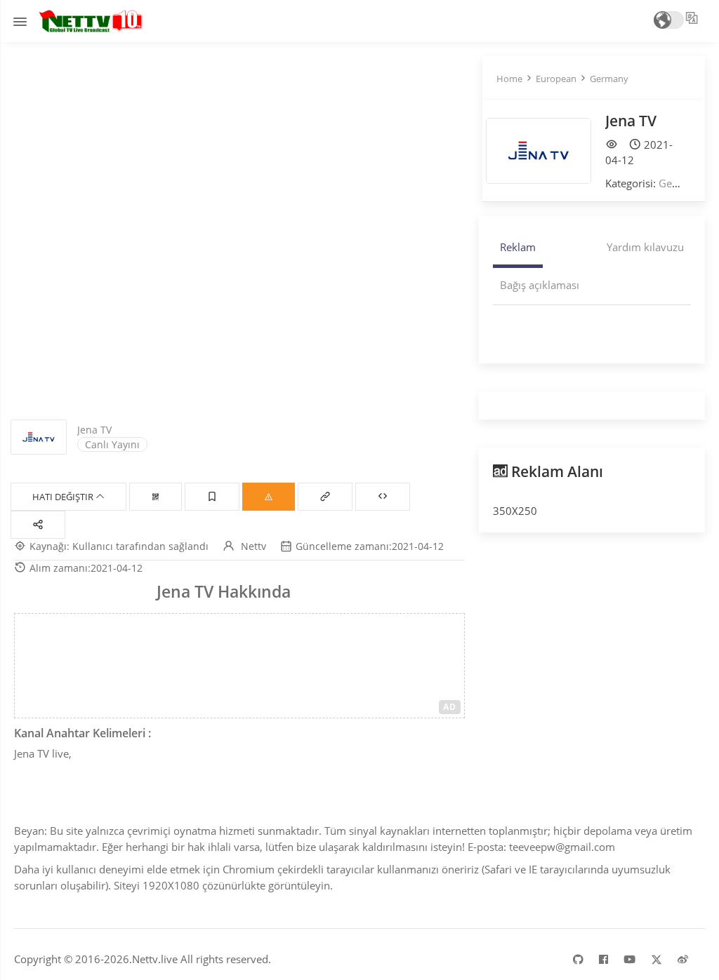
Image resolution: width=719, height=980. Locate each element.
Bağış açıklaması (539, 285)
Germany (609, 78)
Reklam (518, 247)
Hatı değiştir (63, 496)
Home (509, 78)
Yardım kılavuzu (645, 247)
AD (449, 707)
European (556, 78)
